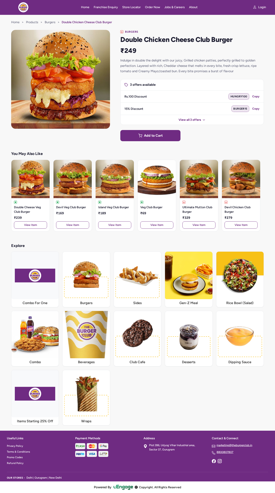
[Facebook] (214, 462)
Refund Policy (15, 463)
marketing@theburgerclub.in (234, 445)
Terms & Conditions (18, 451)
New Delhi (55, 477)
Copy (256, 96)
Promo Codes (15, 457)
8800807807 (225, 452)
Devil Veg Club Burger (71, 207)
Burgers (50, 22)
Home (85, 7)
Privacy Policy (15, 445)
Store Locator (131, 7)
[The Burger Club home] (41, 7)
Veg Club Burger (151, 207)
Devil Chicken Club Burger (238, 209)
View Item (30, 225)
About (193, 7)
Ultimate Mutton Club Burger (197, 209)
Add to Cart (153, 135)
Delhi (29, 477)
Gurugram (41, 477)
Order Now (152, 7)
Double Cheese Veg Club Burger (27, 209)
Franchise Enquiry (106, 7)
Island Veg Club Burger (113, 207)
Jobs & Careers (174, 7)
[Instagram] (220, 462)
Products (32, 22)
